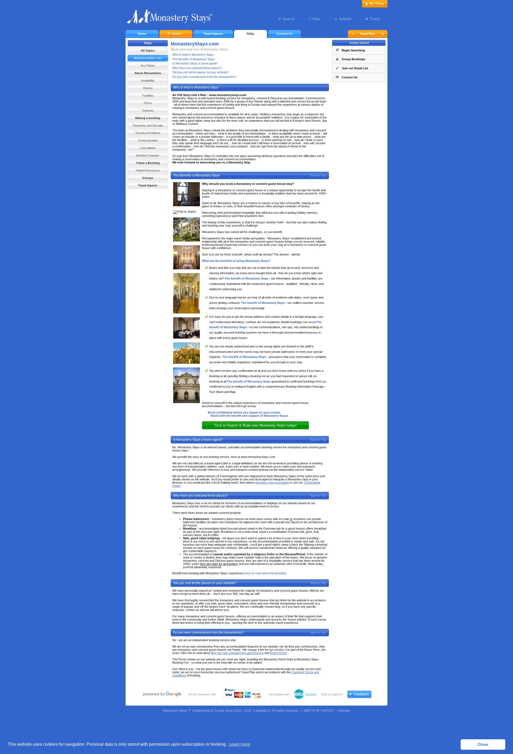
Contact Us (284, 33)
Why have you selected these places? (197, 68)
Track (372, 18)
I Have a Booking (148, 162)
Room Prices (278, 653)
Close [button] (483, 744)
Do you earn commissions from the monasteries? (204, 76)
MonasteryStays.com (148, 58)
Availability (147, 80)
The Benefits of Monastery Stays (193, 59)
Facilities (147, 95)
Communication (148, 140)
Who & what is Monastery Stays (193, 54)
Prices (148, 103)
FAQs (250, 33)
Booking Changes (147, 155)
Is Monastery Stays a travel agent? (195, 63)
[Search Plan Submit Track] (256, 19)
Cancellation (148, 148)
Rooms (148, 88)
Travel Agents (213, 33)
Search (288, 18)
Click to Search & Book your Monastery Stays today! (255, 425)
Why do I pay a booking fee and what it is (237, 653)
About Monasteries (147, 73)
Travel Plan (367, 33)
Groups (147, 177)
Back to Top (318, 175)
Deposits (148, 110)
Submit (344, 18)
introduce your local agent (272, 482)
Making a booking (147, 118)
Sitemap (344, 711)
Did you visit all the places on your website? (200, 72)
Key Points (148, 65)
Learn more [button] (239, 744)
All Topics (148, 50)
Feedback (361, 694)
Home (142, 33)
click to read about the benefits (265, 573)
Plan (316, 18)
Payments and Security (148, 125)
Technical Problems (148, 133)
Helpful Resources (148, 170)
